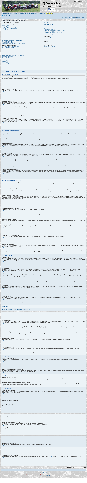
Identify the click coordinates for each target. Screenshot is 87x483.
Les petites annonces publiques (25, 13)
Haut (3, 79)
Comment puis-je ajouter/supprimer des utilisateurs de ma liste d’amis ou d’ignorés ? (56, 43)
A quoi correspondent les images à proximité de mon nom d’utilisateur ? (12, 40)
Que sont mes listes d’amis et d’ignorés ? (50, 42)
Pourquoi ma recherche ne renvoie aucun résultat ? (51, 47)
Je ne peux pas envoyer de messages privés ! (51, 37)
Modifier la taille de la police (84, 15)
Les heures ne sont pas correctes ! (7, 37)
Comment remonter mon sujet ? (6, 57)
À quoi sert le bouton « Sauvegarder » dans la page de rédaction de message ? (13, 55)
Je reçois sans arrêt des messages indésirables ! (51, 38)
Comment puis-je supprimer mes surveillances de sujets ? (52, 55)
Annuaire (73, 17)
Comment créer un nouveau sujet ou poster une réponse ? (10, 46)
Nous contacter (57, 474)
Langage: (75, 1)
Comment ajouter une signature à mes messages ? (9, 48)
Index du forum (12, 13)
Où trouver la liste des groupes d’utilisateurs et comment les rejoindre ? (54, 30)
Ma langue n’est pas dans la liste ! (6, 39)
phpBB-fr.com (45, 472)
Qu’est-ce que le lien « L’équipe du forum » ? (50, 34)
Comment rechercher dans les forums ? (50, 46)
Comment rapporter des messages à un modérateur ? (9, 54)
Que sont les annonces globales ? (7, 64)
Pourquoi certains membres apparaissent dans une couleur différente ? (54, 32)
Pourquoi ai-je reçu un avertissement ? (7, 53)
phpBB (36, 155)
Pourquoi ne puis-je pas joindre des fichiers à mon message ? (10, 52)
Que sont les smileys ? (5, 62)
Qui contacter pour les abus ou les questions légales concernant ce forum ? (55, 64)
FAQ (63, 17)
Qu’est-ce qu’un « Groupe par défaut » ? (50, 33)
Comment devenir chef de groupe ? (49, 31)
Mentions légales (30, 474)
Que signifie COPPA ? (5, 26)
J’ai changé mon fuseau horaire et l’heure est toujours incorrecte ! (11, 38)
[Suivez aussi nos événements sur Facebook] (51, 9)
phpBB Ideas (50, 456)
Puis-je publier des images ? (6, 63)
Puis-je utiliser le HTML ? (5, 61)
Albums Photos (68, 17)
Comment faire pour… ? (34, 13)
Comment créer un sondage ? (6, 49)
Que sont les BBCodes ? (5, 60)
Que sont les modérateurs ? (48, 28)
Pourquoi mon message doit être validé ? (7, 56)
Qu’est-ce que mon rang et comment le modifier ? (9, 42)
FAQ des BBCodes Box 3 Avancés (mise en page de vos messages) (54, 24)
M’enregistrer (78, 17)
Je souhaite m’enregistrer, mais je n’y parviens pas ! (9, 27)
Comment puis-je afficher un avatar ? (7, 41)
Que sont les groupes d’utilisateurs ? (49, 29)
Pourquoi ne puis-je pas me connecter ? (7, 29)
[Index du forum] (21, 6)
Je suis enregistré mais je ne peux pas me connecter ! (9, 28)
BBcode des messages (41, 13)
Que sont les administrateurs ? (48, 27)
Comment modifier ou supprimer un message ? (8, 47)
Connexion (83, 17)
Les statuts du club (37, 474)
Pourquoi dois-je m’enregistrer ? (6, 25)
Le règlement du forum (45, 474)
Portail (8, 13)
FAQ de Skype (46, 22)
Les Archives (5, 13)
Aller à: (66, 467)
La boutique (17, 13)
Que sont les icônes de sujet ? (6, 67)
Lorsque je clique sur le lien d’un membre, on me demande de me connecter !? (14, 43)
